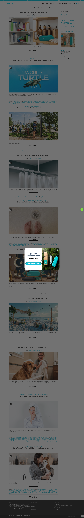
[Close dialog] (58, 250)
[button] (81, 209)
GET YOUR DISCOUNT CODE (33, 263)
